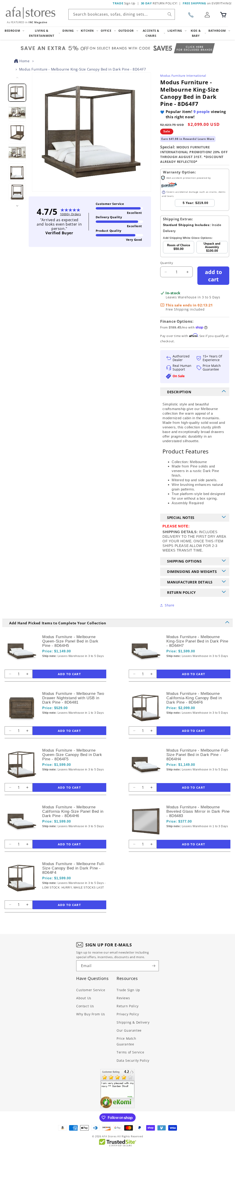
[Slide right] (17, 206)
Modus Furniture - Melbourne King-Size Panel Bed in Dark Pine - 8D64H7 (197, 641)
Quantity (166, 263)
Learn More (206, 139)
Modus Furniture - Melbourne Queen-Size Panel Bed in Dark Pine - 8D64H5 (70, 641)
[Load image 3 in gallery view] (17, 133)
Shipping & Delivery (133, 1022)
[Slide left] (17, 78)
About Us (83, 998)
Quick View (67, 664)
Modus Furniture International (183, 76)
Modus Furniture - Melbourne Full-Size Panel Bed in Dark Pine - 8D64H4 (197, 754)
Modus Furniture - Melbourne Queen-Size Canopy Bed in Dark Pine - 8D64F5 (72, 754)
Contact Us (85, 1006)
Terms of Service (130, 1052)
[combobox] (122, 14)
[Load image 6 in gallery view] (17, 192)
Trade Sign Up (128, 990)
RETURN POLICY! (159, 3)
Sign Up (124, 3)
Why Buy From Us (90, 1014)
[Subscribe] (153, 965)
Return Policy (128, 1006)
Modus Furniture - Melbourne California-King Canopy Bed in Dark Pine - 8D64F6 (194, 698)
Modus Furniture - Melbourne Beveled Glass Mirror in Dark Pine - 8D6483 (198, 811)
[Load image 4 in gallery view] (17, 152)
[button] (223, 14)
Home (24, 61)
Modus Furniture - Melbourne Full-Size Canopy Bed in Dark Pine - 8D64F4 (73, 868)
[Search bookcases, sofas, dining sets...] (170, 14)
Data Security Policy (133, 1060)
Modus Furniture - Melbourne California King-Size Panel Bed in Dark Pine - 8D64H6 (73, 811)
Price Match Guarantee (126, 1041)
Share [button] (169, 605)
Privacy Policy (128, 1014)
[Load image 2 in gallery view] (17, 113)
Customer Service (90, 990)
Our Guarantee (129, 1030)
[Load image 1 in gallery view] (17, 93)
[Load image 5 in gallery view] (17, 172)
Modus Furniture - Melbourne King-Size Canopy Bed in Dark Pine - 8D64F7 (82, 69)
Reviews (123, 998)
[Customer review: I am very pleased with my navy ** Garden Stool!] (117, 1088)
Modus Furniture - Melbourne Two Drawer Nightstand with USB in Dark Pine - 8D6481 (73, 698)
